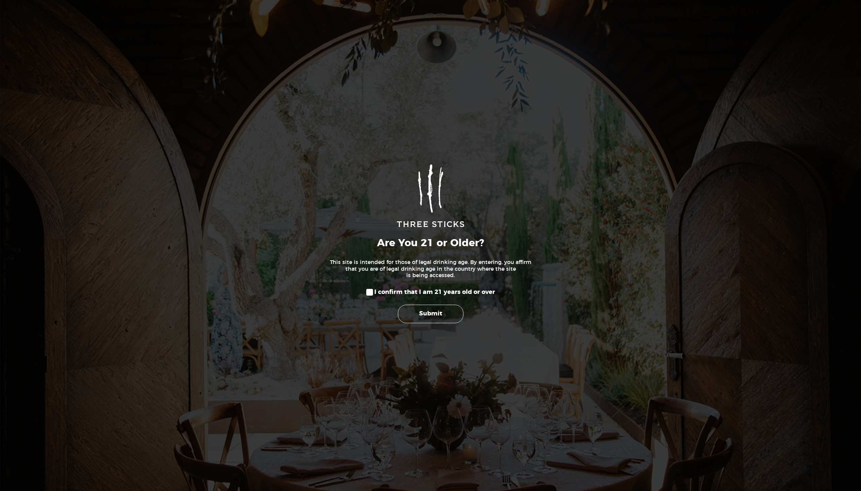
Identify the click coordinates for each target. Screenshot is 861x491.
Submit (430, 314)
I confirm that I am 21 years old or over (434, 292)
